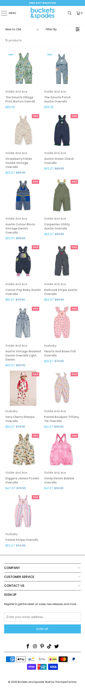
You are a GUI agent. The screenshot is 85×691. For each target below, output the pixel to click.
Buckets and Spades (31, 682)
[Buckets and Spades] (42, 13)
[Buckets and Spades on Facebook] (28, 646)
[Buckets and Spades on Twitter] (57, 646)
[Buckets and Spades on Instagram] (35, 646)
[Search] (70, 13)
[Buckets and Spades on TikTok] (49, 646)
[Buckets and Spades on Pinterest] (42, 646)
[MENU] (2, 13)
